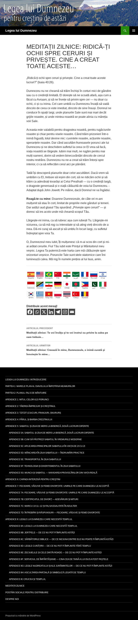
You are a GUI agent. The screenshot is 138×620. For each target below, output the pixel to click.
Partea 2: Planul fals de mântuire (25, 393)
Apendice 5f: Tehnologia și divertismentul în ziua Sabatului (44, 466)
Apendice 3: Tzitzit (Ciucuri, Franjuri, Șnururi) (33, 413)
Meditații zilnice (14, 586)
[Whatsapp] (37, 312)
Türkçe (76, 297)
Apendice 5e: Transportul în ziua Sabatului (35, 459)
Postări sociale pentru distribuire (26, 592)
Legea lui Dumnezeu (21, 30)
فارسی (49, 288)
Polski (58, 297)
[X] (44, 312)
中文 (57, 278)
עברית (103, 278)
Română (85, 297)
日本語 (67, 288)
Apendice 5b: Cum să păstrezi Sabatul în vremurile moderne (45, 439)
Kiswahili (40, 288)
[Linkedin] (51, 312)
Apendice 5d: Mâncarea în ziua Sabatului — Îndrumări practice (46, 453)
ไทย (66, 297)
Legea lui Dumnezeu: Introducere (25, 379)
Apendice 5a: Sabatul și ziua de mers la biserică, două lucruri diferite (51, 433)
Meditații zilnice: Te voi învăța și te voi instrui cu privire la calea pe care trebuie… (67, 332)
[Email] (72, 312)
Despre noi (12, 599)
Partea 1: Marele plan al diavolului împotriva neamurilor (40, 386)
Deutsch (58, 288)
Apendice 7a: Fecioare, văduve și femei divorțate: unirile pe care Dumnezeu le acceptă (61, 492)
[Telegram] (58, 312)
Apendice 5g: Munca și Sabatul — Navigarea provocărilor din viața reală (53, 472)
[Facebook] (30, 312)
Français (85, 278)
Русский (94, 278)
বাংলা (75, 288)
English (40, 278)
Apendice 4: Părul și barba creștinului (28, 419)
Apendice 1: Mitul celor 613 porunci (27, 399)
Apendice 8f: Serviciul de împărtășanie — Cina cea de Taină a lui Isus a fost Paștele (58, 559)
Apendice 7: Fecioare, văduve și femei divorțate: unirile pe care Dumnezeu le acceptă (57, 486)
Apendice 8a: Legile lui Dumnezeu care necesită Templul (43, 526)
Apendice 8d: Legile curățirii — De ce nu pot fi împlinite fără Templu (50, 546)
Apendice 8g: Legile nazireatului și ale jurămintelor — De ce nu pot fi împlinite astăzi (60, 566)
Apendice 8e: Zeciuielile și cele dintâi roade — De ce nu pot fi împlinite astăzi (55, 552)
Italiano (102, 288)
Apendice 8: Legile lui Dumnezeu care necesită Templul (38, 519)
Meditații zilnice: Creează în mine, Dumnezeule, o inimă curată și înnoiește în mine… (65, 350)
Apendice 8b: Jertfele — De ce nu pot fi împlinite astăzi (42, 532)
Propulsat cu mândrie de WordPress (23, 615)
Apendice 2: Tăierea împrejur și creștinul (30, 406)
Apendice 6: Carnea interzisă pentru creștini (32, 479)
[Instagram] (65, 312)
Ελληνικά (39, 297)
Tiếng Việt (49, 297)
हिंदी (67, 278)
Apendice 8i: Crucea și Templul (27, 579)
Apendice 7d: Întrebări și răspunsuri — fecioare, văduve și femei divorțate (54, 512)
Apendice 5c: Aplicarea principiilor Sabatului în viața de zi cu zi (47, 446)
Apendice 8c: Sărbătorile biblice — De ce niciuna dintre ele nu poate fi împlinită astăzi (61, 539)
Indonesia (30, 288)
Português (49, 278)
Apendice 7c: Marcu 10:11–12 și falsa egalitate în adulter (43, 506)
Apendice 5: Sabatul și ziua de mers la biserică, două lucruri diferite (47, 426)
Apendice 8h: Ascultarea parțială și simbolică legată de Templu (47, 572)
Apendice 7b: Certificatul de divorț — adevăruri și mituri (43, 499)
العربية (75, 278)
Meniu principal (133, 30)
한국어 (31, 297)
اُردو (94, 288)
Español (31, 278)
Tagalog (85, 288)
